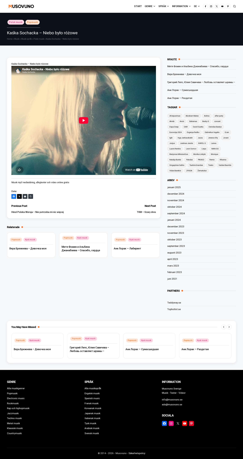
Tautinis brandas (196, 165)
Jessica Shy (213, 138)
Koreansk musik (93, 408)
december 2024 (175, 193)
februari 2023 (174, 272)
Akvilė (171, 121)
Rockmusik (13, 403)
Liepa (204, 149)
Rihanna (223, 160)
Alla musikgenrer (16, 388)
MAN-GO (215, 149)
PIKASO (201, 160)
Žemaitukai (202, 171)
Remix (212, 160)
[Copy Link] (30, 196)
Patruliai (189, 160)
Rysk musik (30, 240)
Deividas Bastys (215, 127)
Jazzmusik (13, 413)
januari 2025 (174, 187)
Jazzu (200, 138)
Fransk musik (91, 403)
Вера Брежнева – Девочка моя (27, 248)
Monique (214, 154)
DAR (186, 127)
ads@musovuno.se (172, 404)
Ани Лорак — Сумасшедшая (182, 90)
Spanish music (92, 398)
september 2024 (176, 213)
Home (9, 39)
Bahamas (193, 121)
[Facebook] (13, 196)
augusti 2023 (174, 252)
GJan (227, 132)
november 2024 (175, 200)
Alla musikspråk (93, 388)
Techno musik (14, 418)
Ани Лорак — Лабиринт (127, 248)
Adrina (206, 116)
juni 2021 (172, 278)
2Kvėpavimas (174, 116)
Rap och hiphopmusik (18, 408)
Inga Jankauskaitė (185, 138)
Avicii (182, 121)
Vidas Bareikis (175, 171)
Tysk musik (90, 423)
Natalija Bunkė (175, 160)
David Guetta (198, 127)
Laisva (213, 143)
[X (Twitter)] (19, 196)
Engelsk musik (92, 393)
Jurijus (172, 143)
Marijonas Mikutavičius (178, 154)
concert (217, 121)
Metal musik (13, 423)
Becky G (205, 121)
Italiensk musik (92, 418)
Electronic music (16, 398)
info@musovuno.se (172, 399)
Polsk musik (15, 22)
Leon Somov (191, 149)
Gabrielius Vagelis (212, 132)
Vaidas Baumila (225, 165)
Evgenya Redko (193, 132)
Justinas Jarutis (186, 143)
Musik (16, 39)
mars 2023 (173, 265)
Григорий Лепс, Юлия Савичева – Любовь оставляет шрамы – (201, 82)
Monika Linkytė (199, 154)
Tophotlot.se (174, 309)
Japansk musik (92, 413)
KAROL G (202, 143)
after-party (219, 116)
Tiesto (210, 165)
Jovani (226, 138)
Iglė (170, 138)
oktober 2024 (174, 206)
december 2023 (175, 226)
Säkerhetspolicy (137, 453)
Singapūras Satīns (176, 165)
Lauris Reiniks (175, 149)
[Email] (25, 196)
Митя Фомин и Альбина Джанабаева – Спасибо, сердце (197, 66)
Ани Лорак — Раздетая (179, 98)
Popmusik (32, 22)
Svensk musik (92, 433)
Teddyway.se (174, 302)
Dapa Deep (174, 127)
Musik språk (26, 39)
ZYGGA (189, 171)
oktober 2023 (174, 239)
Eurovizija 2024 (175, 132)
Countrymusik (14, 433)
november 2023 (175, 233)
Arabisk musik (92, 428)
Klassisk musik (15, 428)
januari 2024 (174, 219)
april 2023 (172, 259)
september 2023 (176, 246)
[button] (223, 327)
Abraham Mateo (192, 116)
